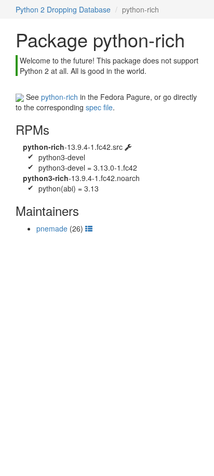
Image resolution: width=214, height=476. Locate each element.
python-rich (59, 97)
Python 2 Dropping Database (63, 9)
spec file (99, 107)
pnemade (52, 228)
